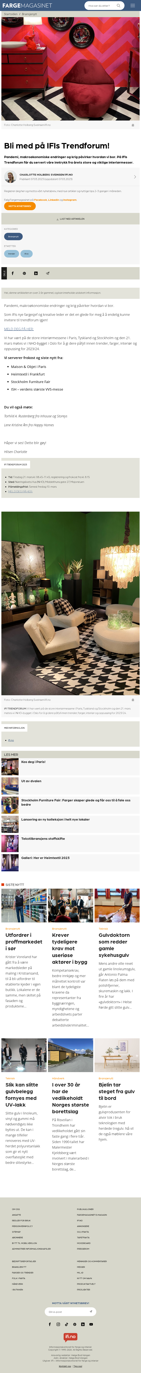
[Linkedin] (36, 273)
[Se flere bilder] (133, 125)
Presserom (83, 1248)
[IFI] (70, 1342)
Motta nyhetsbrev (20, 206)
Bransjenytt (29, 14)
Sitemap (16, 1232)
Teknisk (103, 928)
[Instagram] (58, 1324)
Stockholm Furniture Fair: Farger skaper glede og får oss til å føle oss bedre (76, 802)
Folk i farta (18, 1278)
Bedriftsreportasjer (24, 1261)
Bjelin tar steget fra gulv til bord (117, 1091)
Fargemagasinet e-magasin (92, 1215)
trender (11, 253)
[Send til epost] (47, 273)
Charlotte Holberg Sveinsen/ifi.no (46, 174)
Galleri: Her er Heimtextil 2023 (45, 858)
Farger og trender (22, 1272)
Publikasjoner (85, 1209)
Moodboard (84, 1243)
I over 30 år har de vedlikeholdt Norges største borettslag (70, 1097)
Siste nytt (15, 884)
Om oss (16, 1209)
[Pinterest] (24, 273)
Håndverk (58, 1078)
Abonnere (17, 1237)
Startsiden (11, 14)
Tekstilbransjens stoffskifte (43, 838)
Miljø (80, 1272)
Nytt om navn (84, 1278)
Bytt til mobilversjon (24, 1243)
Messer (81, 1267)
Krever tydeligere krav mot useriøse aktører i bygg (69, 948)
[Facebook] (13, 273)
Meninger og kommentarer (92, 1261)
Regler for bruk (21, 1220)
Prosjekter (83, 1289)
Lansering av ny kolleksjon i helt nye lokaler (55, 819)
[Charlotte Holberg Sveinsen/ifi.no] (135, 176)
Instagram (70, 199)
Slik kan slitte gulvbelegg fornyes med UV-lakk (22, 1094)
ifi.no (27, 253)
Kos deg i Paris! (33, 762)
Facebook (40, 199)
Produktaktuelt (86, 1284)
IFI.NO (80, 1220)
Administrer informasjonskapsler (31, 1248)
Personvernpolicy (22, 1226)
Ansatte (16, 1215)
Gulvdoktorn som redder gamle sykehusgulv (114, 944)
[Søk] (118, 5)
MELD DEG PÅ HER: (19, 329)
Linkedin (53, 199)
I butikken (17, 1289)
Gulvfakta (83, 1232)
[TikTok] (66, 1324)
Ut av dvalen (31, 781)
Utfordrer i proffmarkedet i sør (24, 941)
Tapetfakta (83, 1237)
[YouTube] (91, 1324)
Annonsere (83, 1226)
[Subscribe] (91, 1311)
